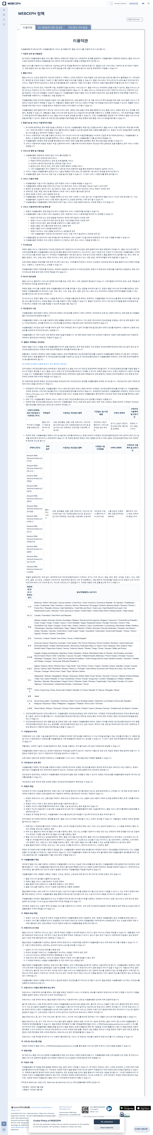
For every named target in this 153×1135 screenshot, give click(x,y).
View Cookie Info (106, 1128)
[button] (149, 3)
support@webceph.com (19, 1127)
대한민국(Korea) (134, 19)
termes (13, 1110)
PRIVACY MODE (120, 4)
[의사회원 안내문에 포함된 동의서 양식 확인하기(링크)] (44, 364)
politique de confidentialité (41, 1107)
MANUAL (133, 4)
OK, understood (107, 1122)
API (19, 1110)
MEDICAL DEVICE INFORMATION (65, 1108)
